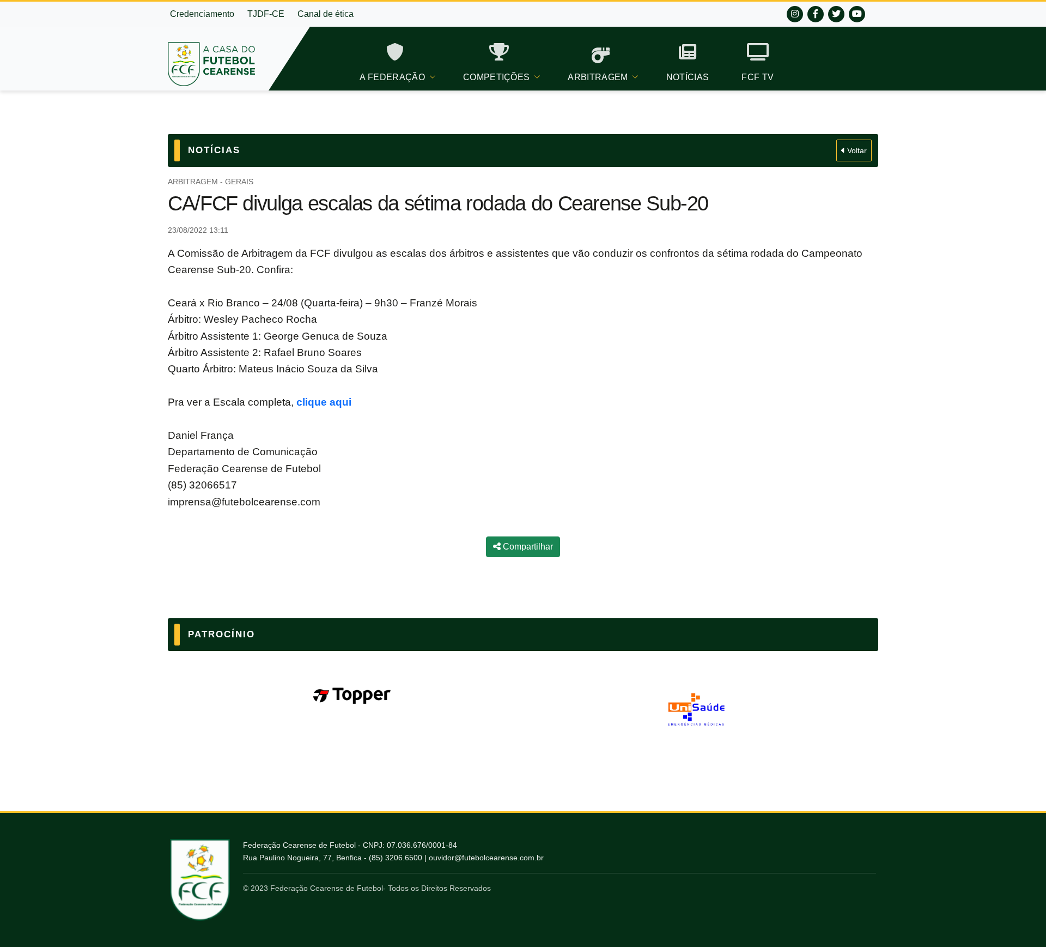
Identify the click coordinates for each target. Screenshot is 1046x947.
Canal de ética (325, 14)
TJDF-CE (265, 14)
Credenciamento (202, 14)
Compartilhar (527, 546)
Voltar (856, 150)
